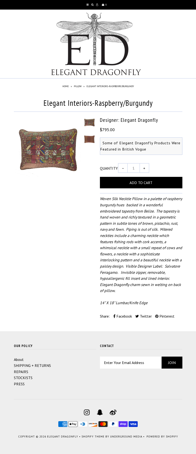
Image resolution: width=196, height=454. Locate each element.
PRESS (19, 383)
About (19, 359)
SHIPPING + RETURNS (32, 365)
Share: (105, 316)
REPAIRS (21, 371)
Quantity (109, 168)
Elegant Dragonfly (62, 436)
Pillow (78, 86)
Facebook (123, 316)
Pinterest (166, 316)
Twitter (145, 316)
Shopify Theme (93, 436)
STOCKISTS (23, 377)
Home (65, 86)
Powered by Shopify (162, 436)
